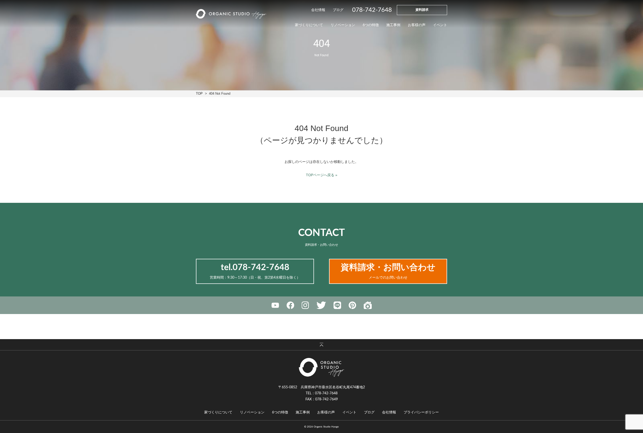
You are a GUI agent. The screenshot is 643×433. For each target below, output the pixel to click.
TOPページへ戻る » (321, 175)
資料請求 (421, 10)
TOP (199, 93)
